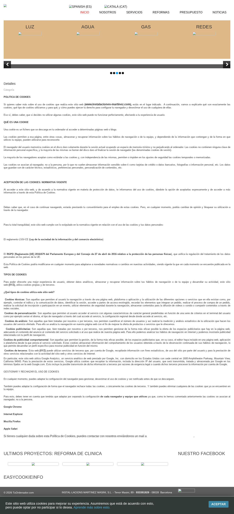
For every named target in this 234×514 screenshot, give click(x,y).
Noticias (220, 12)
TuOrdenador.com (23, 492)
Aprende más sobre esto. (91, 507)
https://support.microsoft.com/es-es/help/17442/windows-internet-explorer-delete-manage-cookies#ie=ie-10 (79, 414)
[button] (7, 64)
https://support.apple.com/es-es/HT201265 (40, 428)
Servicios (134, 12)
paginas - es (21, 90)
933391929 (142, 492)
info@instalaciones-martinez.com (170, 436)
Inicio (84, 12)
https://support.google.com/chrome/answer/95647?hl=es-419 (54, 406)
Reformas (161, 12)
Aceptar (218, 504)
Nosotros (107, 12)
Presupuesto (191, 12)
